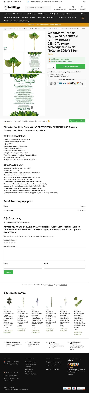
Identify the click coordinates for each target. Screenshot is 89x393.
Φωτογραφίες (8, 121)
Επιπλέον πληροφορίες (30, 121)
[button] (83, 15)
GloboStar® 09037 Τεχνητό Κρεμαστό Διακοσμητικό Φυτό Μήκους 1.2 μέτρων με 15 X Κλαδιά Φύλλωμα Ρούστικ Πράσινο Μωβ (37, 318)
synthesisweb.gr (24, 389)
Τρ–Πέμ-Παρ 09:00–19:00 (11, 378)
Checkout (82, 9)
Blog (84, 1)
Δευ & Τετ (7, 376)
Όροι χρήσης (29, 369)
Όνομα (6, 263)
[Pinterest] (63, 372)
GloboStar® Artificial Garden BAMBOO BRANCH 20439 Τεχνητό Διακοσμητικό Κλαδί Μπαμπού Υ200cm (23, 318)
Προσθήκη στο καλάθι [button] (9, 335)
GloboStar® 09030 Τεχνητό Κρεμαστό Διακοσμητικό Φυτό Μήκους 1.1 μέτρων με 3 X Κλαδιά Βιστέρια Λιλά (65, 318)
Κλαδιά (46, 28)
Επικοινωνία (72, 9)
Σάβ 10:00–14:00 (9, 380)
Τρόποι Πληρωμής (30, 362)
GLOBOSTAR (63, 285)
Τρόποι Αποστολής (30, 364)
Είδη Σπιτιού (24, 28)
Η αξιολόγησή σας (10, 246)
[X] (57, 372)
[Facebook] (47, 372)
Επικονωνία (28, 371)
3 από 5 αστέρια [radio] (10, 243)
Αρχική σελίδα (7, 28)
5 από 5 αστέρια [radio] (15, 243)
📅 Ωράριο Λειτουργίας (11, 372)
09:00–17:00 (13, 376)
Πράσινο (82, 206)
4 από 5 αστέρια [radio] (12, 243)
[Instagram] (50, 372)
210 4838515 (17, 1)
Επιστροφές (28, 367)
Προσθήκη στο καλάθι (70, 66)
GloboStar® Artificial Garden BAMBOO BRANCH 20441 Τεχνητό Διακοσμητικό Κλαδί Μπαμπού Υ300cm (51, 318)
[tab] (8, 121)
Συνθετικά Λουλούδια (36, 28)
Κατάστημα (16, 28)
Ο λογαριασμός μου (60, 9)
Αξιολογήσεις (44, 121)
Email (46, 263)
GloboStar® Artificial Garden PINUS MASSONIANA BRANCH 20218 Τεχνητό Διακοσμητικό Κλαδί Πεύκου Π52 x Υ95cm (9, 318)
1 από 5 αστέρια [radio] (5, 243)
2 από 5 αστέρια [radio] (7, 243)
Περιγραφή (17, 121)
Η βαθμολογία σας (10, 240)
